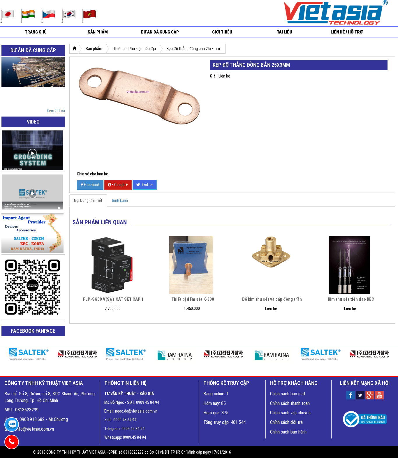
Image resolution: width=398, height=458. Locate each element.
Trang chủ (36, 32)
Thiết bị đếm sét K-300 (192, 299)
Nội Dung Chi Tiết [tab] (88, 200)
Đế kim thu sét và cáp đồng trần (272, 299)
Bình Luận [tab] (120, 200)
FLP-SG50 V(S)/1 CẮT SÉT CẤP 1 (113, 299)
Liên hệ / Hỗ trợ (346, 32)
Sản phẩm (98, 32)
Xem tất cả (56, 110)
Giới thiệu (222, 32)
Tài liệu (284, 32)
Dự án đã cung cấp (160, 32)
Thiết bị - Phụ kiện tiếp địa (134, 48)
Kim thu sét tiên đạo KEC (351, 299)
